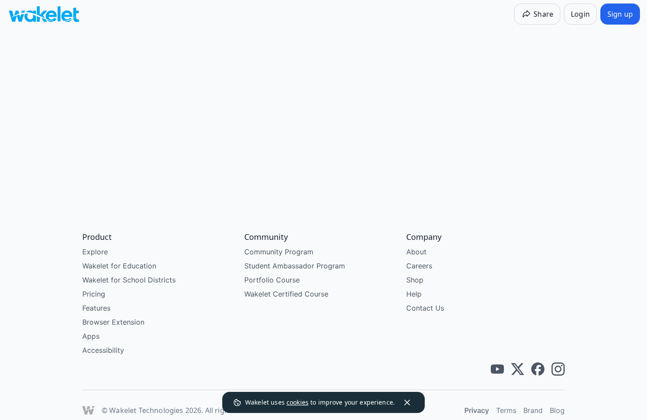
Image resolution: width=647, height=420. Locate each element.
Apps (90, 336)
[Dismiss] (407, 402)
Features (96, 308)
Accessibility (103, 350)
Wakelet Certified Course (286, 294)
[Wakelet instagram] (558, 369)
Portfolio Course (272, 279)
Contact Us (425, 308)
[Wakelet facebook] (537, 369)
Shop (414, 279)
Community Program (278, 251)
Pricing (93, 294)
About (416, 251)
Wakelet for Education (119, 265)
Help (414, 294)
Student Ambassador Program (294, 265)
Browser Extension (113, 322)
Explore (95, 251)
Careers (419, 265)
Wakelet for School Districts (129, 279)
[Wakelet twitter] (517, 369)
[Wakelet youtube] (497, 369)
